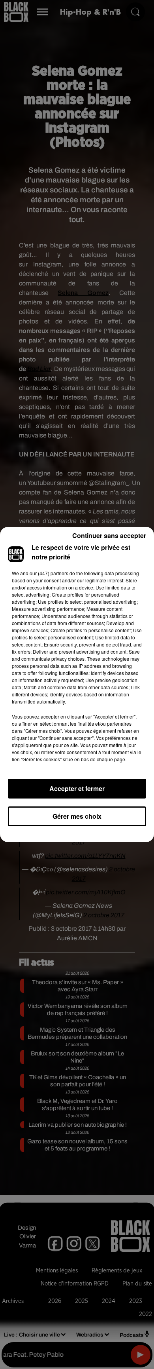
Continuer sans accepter (109, 535)
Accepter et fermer (77, 788)
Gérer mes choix (77, 816)
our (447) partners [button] (49, 573)
